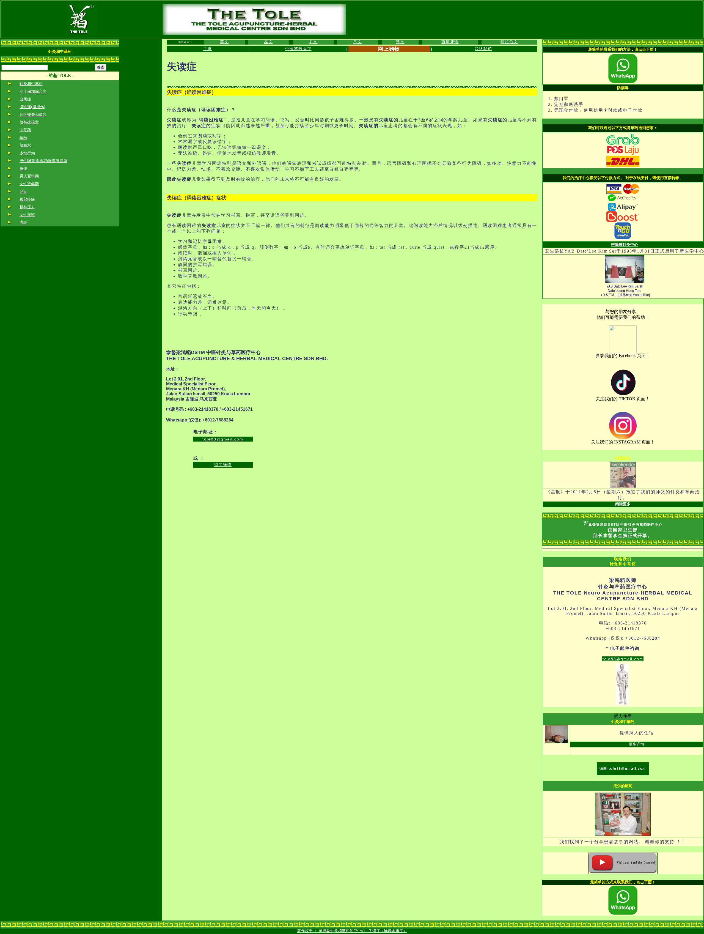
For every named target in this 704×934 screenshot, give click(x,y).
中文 (313, 42)
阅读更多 (623, 504)
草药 (23, 137)
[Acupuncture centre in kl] (623, 351)
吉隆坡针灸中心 (624, 244)
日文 (357, 42)
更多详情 (636, 744)
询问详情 (223, 464)
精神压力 (27, 207)
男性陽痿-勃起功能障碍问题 (43, 160)
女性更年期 (29, 184)
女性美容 (27, 214)
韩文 (400, 42)
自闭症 (25, 99)
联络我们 (483, 48)
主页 (207, 48)
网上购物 (389, 49)
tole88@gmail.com (222, 439)
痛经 (23, 222)
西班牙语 (450, 42)
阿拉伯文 (509, 42)
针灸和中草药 (31, 83)
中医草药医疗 (298, 48)
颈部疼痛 (27, 199)
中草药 (25, 130)
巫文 (268, 42)
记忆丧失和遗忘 (33, 114)
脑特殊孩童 (29, 122)
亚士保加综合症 (33, 91)
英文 (224, 42)
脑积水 (25, 145)
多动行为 (27, 153)
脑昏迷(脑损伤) (32, 107)
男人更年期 (29, 176)
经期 (23, 191)
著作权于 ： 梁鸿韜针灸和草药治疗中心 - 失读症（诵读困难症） (352, 930)
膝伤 (23, 168)
